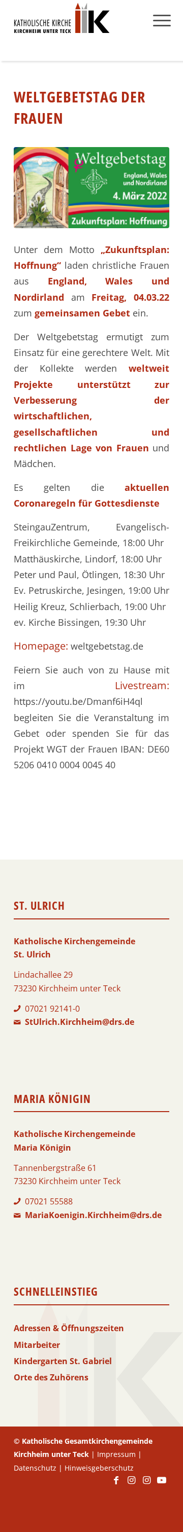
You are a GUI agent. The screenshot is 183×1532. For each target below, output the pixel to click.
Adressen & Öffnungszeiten (69, 1328)
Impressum (116, 1454)
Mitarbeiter (37, 1344)
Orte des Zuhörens (51, 1377)
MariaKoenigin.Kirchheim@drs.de (93, 1215)
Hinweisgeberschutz (99, 1468)
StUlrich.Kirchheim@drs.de (79, 1021)
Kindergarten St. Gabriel (63, 1361)
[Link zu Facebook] (116, 1485)
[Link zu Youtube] (161, 1485)
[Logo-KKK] (76, 20)
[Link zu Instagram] (131, 1485)
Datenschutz (35, 1468)
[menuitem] (162, 20)
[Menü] (162, 20)
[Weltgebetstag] (91, 187)
